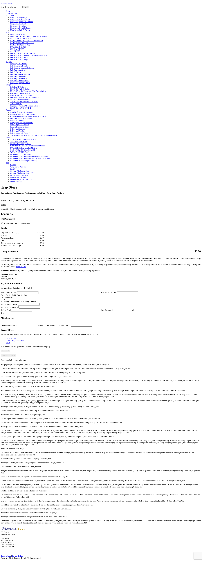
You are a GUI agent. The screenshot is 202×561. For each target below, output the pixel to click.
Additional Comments (9, 325)
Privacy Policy (17, 556)
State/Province (106, 310)
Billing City (5, 310)
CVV (3, 299)
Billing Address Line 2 (9, 307)
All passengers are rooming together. (17, 223)
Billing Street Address (9, 304)
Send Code (5, 351)
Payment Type (6, 288)
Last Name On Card (108, 292)
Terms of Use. (21, 267)
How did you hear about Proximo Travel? (54, 325)
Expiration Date (7, 297)
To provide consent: (9, 347)
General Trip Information (15, 341)
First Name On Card (8, 292)
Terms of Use (11, 338)
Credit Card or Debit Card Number (14, 295)
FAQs (8, 343)
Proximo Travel (6, 3)
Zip (2, 313)
